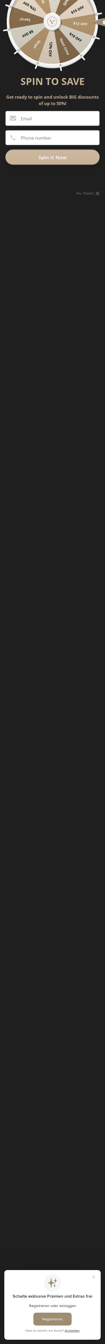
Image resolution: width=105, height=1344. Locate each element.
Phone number (36, 138)
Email (26, 119)
